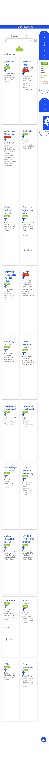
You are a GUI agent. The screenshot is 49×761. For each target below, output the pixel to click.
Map (26, 235)
